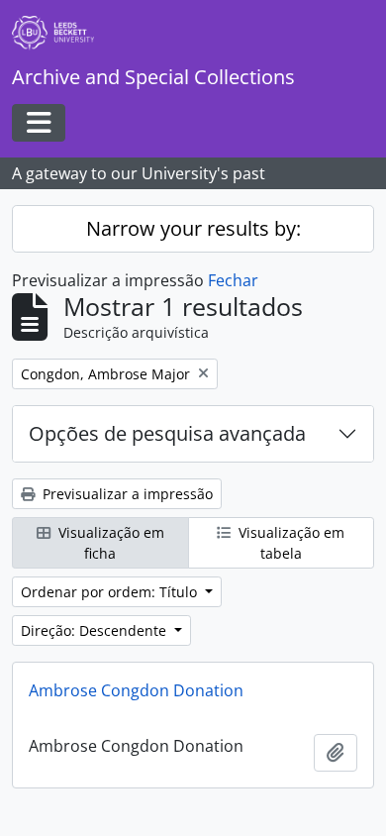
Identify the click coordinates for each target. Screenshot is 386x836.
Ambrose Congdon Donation (136, 690)
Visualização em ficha (109, 543)
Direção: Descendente (95, 630)
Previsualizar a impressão (126, 493)
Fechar (233, 280)
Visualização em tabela (289, 543)
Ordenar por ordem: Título (111, 591)
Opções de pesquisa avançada (167, 433)
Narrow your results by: (193, 228)
